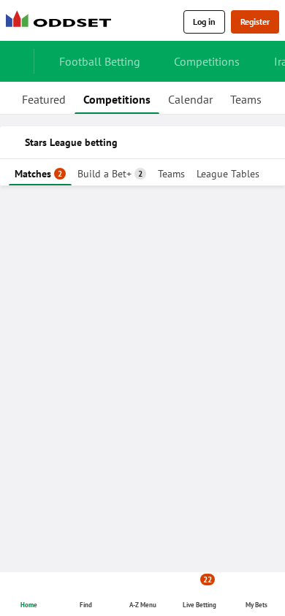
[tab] (44, 98)
